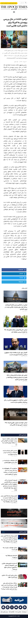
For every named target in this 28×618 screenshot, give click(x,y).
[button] (14, 12)
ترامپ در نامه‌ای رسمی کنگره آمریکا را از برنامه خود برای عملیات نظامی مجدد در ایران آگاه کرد (16, 307)
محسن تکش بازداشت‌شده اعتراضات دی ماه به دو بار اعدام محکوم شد (10, 452)
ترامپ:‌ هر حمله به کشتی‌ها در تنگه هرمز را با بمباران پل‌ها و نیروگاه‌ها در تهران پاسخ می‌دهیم (16, 377)
